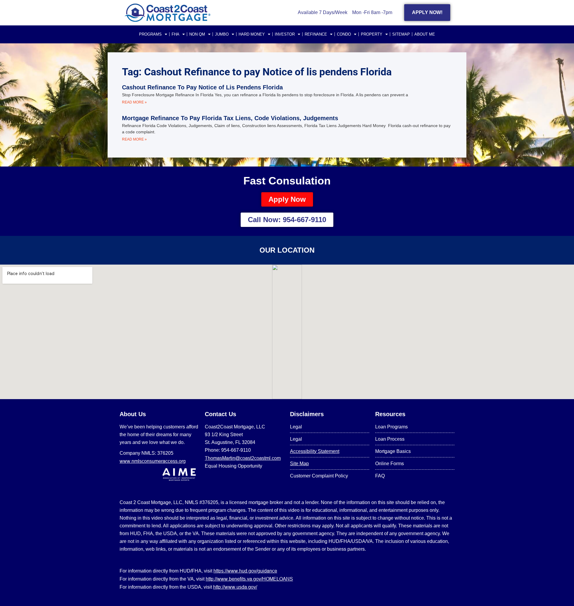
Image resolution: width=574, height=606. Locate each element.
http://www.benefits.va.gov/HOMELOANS (249, 578)
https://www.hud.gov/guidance (245, 570)
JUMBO (222, 34)
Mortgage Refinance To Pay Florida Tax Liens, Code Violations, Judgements (230, 118)
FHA (175, 34)
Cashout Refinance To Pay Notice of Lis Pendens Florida (202, 87)
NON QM (197, 34)
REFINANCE (316, 34)
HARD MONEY (252, 34)
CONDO (344, 34)
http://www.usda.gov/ (235, 587)
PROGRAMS (150, 34)
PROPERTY (371, 34)
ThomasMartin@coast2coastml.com (243, 458)
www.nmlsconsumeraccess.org (153, 461)
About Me (424, 34)
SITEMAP (401, 34)
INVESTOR (285, 34)
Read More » (134, 102)
